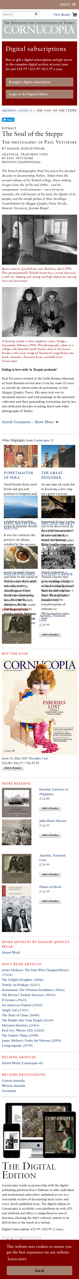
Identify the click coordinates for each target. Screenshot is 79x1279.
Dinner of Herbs (50, 887)
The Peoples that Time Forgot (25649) (28, 1020)
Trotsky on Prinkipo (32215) (21, 984)
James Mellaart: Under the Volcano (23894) (31, 1040)
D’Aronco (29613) (14, 1000)
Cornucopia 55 (43, 440)
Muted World (11, 952)
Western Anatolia (13, 1085)
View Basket (61, 14)
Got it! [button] (39, 1271)
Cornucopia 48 (32, 1063)
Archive (9, 110)
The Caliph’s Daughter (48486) (23, 979)
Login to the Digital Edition (28, 94)
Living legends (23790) (17, 1045)
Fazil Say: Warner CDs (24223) (23, 1030)
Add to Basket (50, 634)
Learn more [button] (17, 1258)
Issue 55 (26, 110)
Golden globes (19, 574)
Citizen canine (57, 574)
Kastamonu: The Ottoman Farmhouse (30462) (33, 990)
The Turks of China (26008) (21, 1015)
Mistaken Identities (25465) (20, 1025)
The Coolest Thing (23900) (20, 1035)
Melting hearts (58, 524)
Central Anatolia (13, 1080)
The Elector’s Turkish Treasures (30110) (29, 995)
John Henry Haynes (53, 820)
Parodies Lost (38, 758)
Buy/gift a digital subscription (30, 82)
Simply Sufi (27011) (15, 1010)
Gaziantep (9, 1090)
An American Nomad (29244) (22, 1005)
